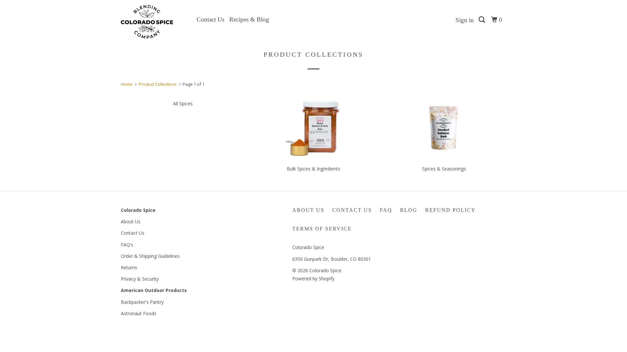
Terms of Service (322, 228)
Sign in (465, 20)
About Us (130, 221)
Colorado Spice (325, 270)
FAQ (386, 210)
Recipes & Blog (249, 19)
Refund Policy (450, 210)
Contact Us (210, 19)
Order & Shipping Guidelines (150, 256)
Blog (408, 210)
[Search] (482, 19)
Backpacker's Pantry (142, 302)
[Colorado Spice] (154, 22)
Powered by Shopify (313, 278)
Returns (129, 267)
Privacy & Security (140, 279)
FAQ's (127, 245)
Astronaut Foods (138, 313)
